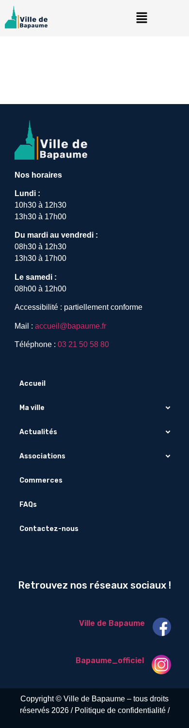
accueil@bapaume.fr (70, 326)
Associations (42, 456)
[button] (141, 18)
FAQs (28, 504)
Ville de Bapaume (112, 623)
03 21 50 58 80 (83, 344)
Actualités (38, 432)
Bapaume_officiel (110, 660)
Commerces (41, 480)
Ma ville (32, 408)
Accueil (32, 383)
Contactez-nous (49, 529)
